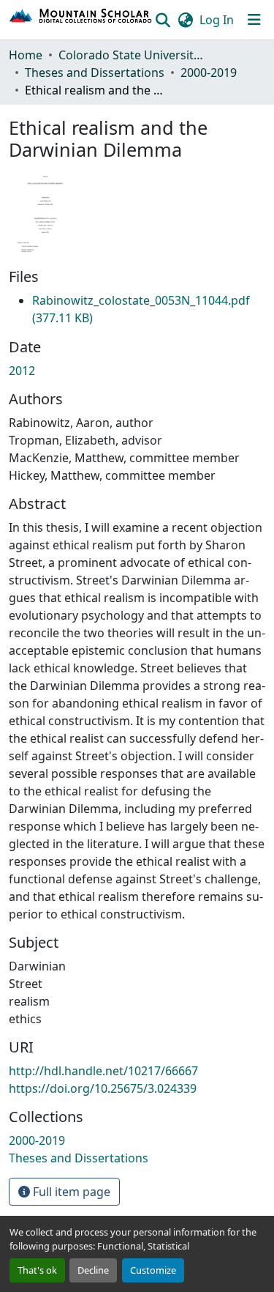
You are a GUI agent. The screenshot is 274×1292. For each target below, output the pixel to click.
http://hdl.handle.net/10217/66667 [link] (103, 1071)
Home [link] (25, 55)
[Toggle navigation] (254, 20)
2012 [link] (22, 371)
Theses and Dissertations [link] (94, 72)
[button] (81, 20)
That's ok (37, 1270)
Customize (153, 1270)
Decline (93, 1270)
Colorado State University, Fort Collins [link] (131, 55)
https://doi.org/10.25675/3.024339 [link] (103, 1088)
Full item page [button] (70, 1192)
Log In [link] (216, 20)
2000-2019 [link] (208, 72)
